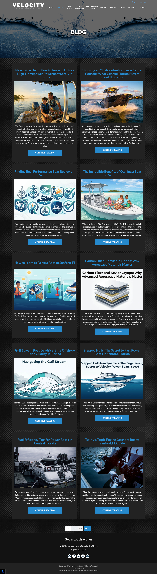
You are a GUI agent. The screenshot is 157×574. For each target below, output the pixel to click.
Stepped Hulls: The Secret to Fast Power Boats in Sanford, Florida (112, 352)
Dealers (131, 7)
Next (87, 528)
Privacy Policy (78, 568)
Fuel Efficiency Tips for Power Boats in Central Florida (45, 441)
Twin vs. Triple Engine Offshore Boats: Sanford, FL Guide (112, 441)
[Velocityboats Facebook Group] (78, 556)
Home (51, 7)
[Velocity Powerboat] (29, 5)
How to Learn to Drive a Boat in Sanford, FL (45, 263)
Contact (141, 7)
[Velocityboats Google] (69, 556)
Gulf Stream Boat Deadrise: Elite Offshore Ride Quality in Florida (45, 352)
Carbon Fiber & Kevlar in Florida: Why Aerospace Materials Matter (112, 262)
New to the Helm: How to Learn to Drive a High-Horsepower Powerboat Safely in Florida (44, 74)
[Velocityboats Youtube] (87, 556)
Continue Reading (45, 153)
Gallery (103, 7)
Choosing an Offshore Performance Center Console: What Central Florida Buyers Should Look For (112, 74)
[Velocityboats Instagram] (83, 556)
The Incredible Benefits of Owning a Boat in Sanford (112, 173)
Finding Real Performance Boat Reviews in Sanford (45, 173)
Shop (122, 7)
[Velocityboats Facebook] (74, 556)
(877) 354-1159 (139, 2)
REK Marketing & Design (89, 570)
